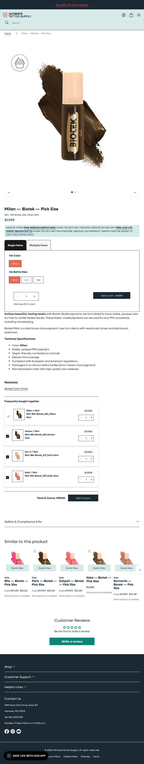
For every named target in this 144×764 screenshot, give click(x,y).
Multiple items (38, 245)
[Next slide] (134, 192)
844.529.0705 (16, 716)
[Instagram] (12, 732)
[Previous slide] (9, 192)
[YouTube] (18, 732)
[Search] (6, 22)
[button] (26, 755)
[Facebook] (6, 732)
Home (7, 33)
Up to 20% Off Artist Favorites (72, 4)
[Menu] (138, 15)
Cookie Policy (70, 756)
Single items (15, 245)
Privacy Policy (52, 756)
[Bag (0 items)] (131, 15)
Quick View (17, 567)
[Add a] (34, 296)
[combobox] (75, 22)
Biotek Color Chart (16, 388)
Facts (96, 756)
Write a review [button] (72, 641)
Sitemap (85, 756)
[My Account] (124, 15)
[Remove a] (18, 296)
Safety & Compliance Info (23, 521)
